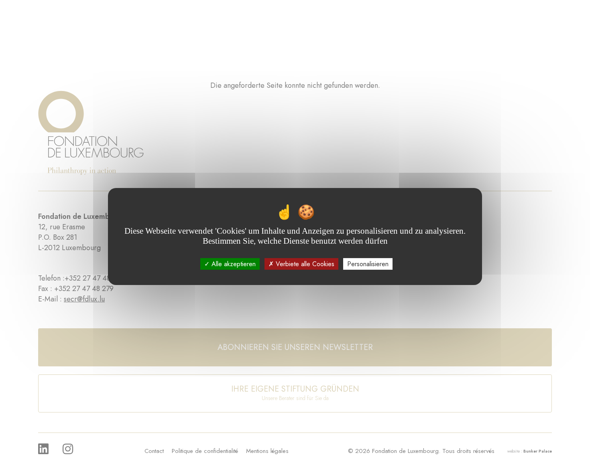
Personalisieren (368, 264)
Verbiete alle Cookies (304, 264)
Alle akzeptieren (233, 264)
